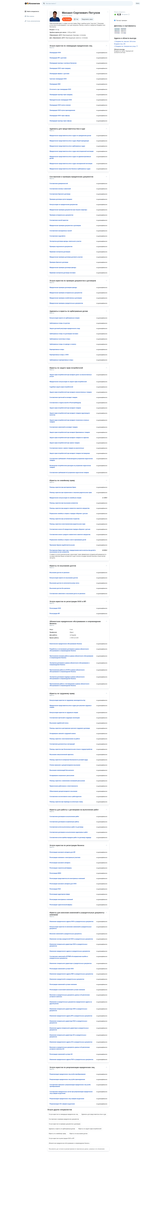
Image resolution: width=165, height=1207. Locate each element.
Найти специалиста (33, 11)
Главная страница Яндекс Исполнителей (32, 3)
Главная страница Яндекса (26, 3)
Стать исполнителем (33, 21)
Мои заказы (30, 16)
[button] (67, 19)
